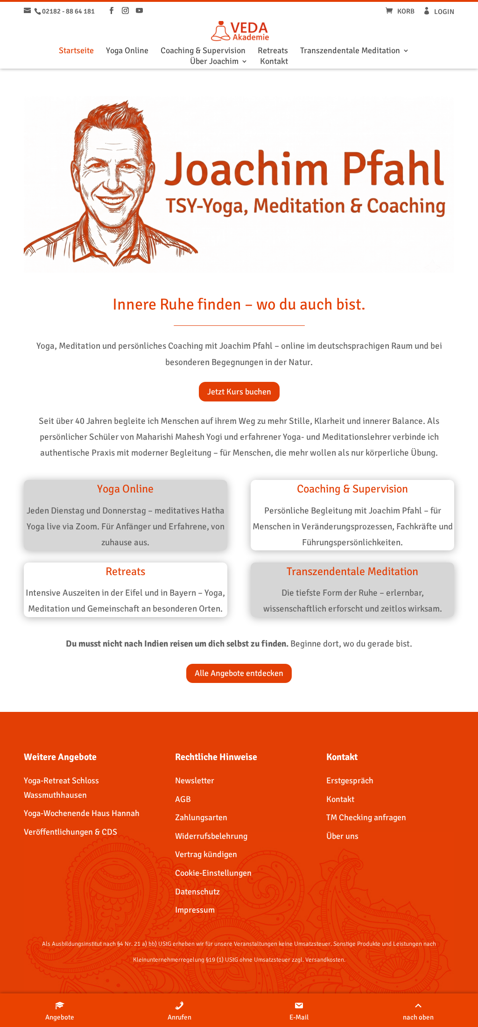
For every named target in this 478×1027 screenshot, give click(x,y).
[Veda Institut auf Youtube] (139, 11)
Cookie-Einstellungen (213, 873)
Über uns (342, 836)
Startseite (76, 51)
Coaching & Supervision (203, 51)
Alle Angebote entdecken (239, 673)
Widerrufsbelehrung (211, 836)
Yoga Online (127, 51)
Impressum (195, 910)
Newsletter (194, 780)
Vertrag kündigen (206, 854)
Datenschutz (197, 891)
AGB (183, 799)
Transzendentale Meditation (350, 51)
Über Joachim (214, 62)
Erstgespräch (349, 780)
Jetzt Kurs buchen (239, 392)
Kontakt (274, 62)
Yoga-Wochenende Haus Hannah (82, 813)
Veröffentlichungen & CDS (70, 832)
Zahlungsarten (201, 817)
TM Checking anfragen (366, 817)
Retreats (273, 51)
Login (444, 11)
